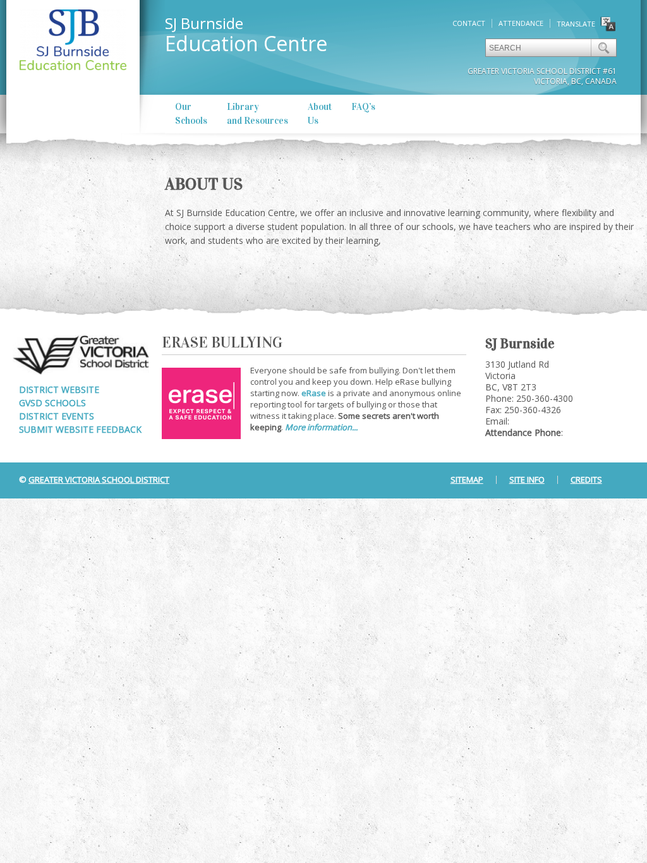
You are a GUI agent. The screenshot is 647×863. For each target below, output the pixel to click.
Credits (586, 479)
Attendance (521, 23)
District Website (59, 389)
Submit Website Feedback (80, 429)
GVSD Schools (52, 403)
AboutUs (320, 113)
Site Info (527, 479)
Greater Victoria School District (98, 479)
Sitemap (466, 479)
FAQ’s (363, 106)
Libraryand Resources (257, 113)
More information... (321, 427)
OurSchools (191, 113)
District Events (56, 416)
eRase (313, 393)
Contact (468, 23)
